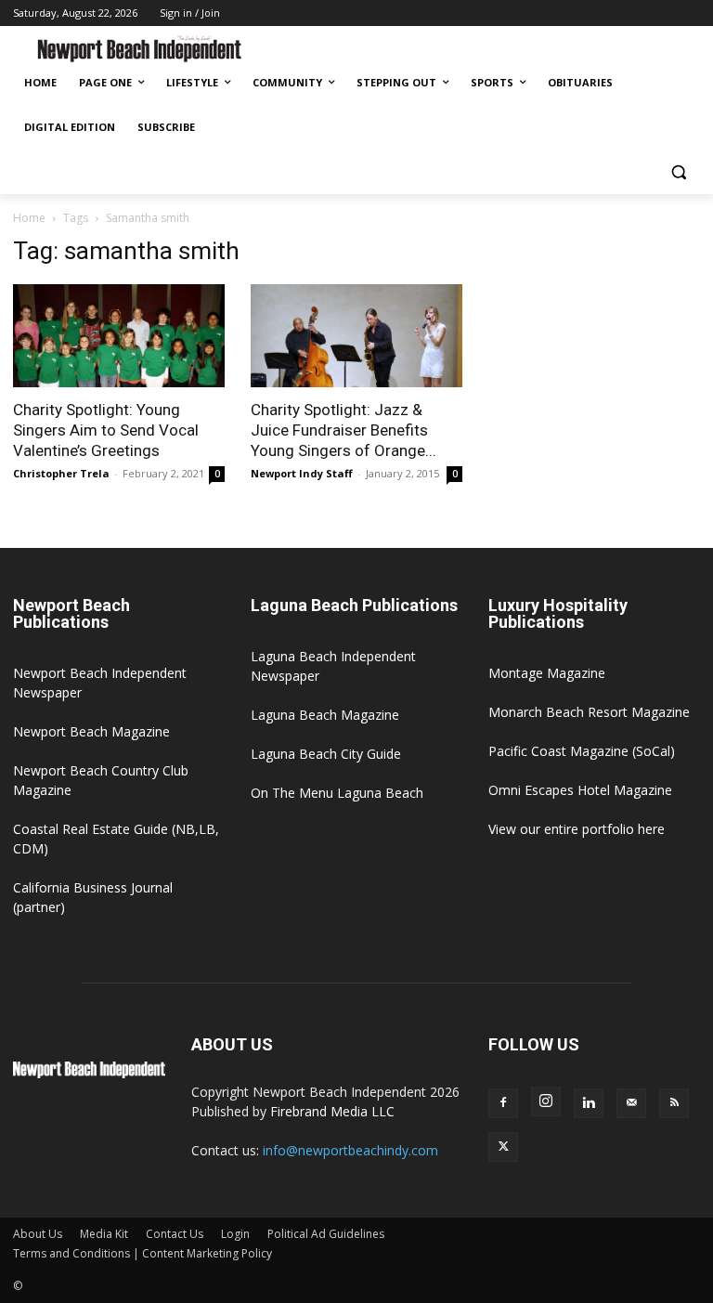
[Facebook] (503, 1103)
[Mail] (631, 1103)
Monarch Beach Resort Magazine (589, 712)
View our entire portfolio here (576, 829)
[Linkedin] (588, 1103)
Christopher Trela (61, 473)
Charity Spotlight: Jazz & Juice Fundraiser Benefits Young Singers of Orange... (343, 430)
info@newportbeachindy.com (350, 1150)
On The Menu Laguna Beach (337, 792)
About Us (37, 1234)
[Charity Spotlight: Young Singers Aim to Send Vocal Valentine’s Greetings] (119, 336)
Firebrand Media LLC (332, 1111)
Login (235, 1234)
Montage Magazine (546, 673)
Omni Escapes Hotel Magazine (580, 790)
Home (29, 218)
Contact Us (174, 1234)
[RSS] (674, 1103)
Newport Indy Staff (302, 473)
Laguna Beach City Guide (326, 753)
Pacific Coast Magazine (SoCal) (581, 751)
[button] (678, 172)
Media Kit (104, 1234)
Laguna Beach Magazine (325, 714)
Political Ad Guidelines (325, 1234)
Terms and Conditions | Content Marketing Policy (142, 1253)
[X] (503, 1147)
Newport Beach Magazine (91, 731)
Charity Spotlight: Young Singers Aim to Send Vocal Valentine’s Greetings (106, 430)
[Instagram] (546, 1101)
